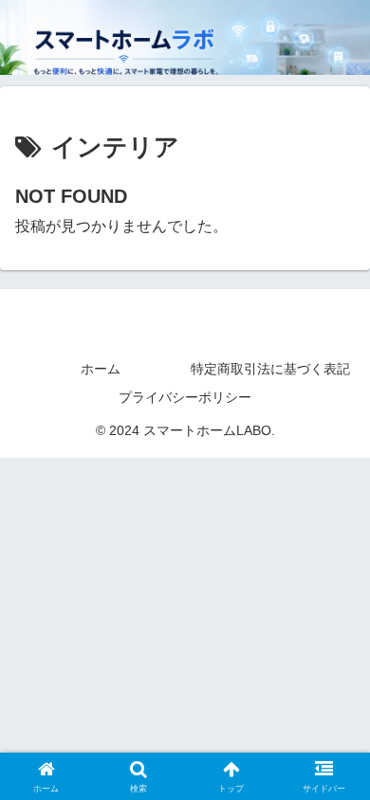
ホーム (100, 368)
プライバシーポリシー (185, 397)
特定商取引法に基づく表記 (270, 368)
